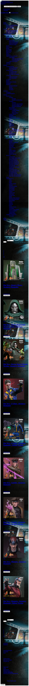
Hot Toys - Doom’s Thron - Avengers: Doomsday (13, 286)
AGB (4, 668)
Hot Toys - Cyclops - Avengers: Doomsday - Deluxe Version (14, 444)
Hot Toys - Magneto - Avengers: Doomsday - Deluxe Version (14, 602)
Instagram (5, 644)
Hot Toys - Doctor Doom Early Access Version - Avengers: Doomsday (14, 326)
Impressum (5, 667)
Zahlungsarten (6, 658)
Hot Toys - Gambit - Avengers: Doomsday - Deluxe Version (14, 523)
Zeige (2, 241)
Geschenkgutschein (7, 650)
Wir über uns (6, 661)
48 (4, 257)
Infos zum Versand (7, 660)
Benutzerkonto (6, 9)
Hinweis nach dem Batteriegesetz (10, 673)
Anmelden (5, 10)
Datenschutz (6, 669)
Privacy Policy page (11, 680)
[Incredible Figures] (5, 1)
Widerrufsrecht (6, 670)
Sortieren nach (4, 240)
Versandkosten (6, 294)
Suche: (2, 6)
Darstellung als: (4, 244)
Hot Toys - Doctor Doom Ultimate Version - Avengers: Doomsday (15, 365)
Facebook (5, 643)
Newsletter (5, 651)
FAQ (4, 653)
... (3, 255)
